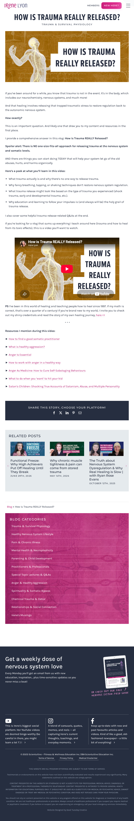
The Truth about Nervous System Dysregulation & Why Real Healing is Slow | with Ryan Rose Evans (106, 470)
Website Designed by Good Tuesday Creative (67, 810)
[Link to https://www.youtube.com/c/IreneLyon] (22, 721)
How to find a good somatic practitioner (34, 339)
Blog (9, 506)
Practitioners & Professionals (30, 566)
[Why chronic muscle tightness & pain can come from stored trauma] (67, 449)
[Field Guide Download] (110, 657)
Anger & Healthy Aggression (29, 582)
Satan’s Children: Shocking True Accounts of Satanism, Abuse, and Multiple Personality (64, 386)
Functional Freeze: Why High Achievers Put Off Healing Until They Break (26, 466)
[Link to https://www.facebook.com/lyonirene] (108, 721)
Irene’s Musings (22, 615)
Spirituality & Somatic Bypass (31, 590)
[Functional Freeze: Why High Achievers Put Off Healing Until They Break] (27, 449)
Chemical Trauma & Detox (28, 599)
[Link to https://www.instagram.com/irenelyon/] (65, 721)
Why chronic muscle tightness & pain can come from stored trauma (66, 466)
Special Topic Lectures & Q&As (31, 574)
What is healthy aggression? (27, 346)
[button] (7, 465)
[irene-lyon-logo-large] (16, 3)
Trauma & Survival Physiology (67, 24)
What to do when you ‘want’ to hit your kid (35, 378)
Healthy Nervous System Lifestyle (32, 534)
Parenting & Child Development (32, 558)
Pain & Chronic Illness (26, 542)
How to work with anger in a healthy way (34, 362)
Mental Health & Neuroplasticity (32, 550)
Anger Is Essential (20, 354)
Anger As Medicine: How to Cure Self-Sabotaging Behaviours (47, 370)
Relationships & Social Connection (34, 607)
